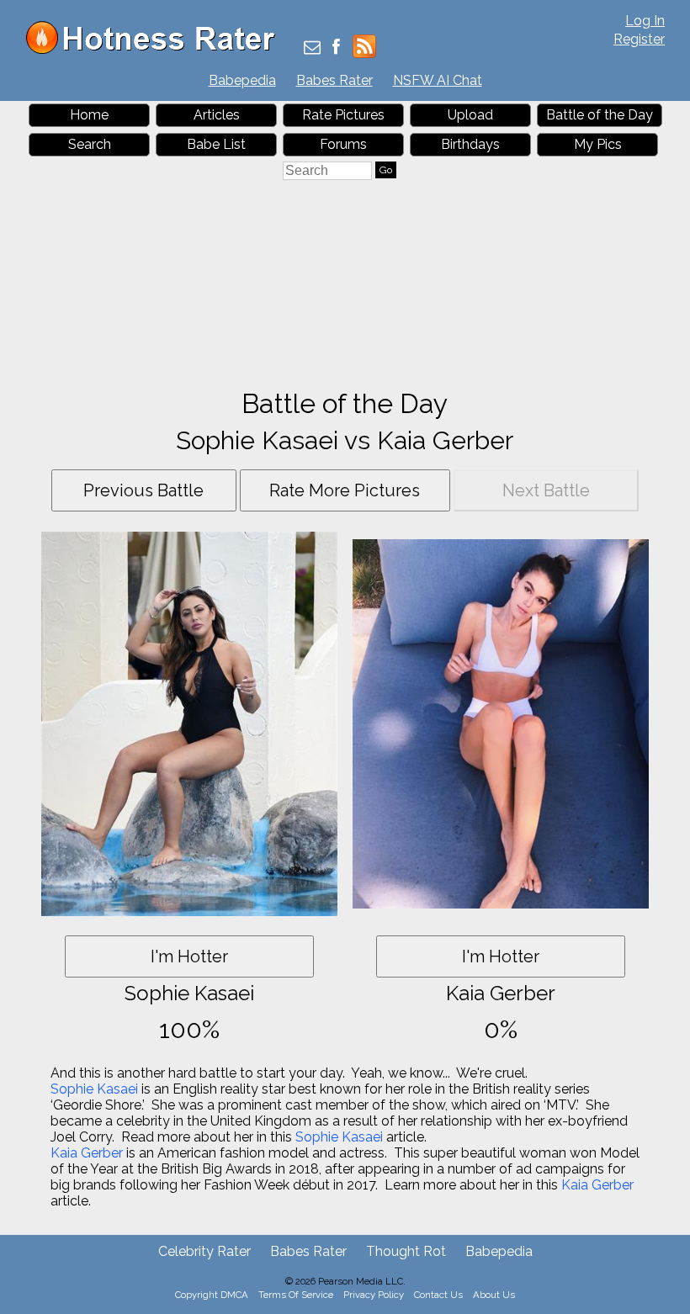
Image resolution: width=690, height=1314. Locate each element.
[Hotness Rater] (156, 50)
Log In (645, 21)
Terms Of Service (295, 1295)
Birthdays (470, 144)
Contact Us (438, 1295)
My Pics (598, 144)
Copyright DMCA (211, 1295)
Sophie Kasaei (94, 1089)
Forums (343, 144)
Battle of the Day (599, 115)
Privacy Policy (373, 1295)
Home (89, 115)
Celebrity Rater (204, 1251)
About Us (494, 1295)
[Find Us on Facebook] (336, 48)
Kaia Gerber (86, 1153)
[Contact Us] (312, 48)
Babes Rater (334, 80)
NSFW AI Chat (437, 80)
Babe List (216, 144)
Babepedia (242, 80)
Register (639, 39)
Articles (217, 115)
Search (89, 144)
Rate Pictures (343, 115)
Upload (470, 115)
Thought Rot (406, 1251)
